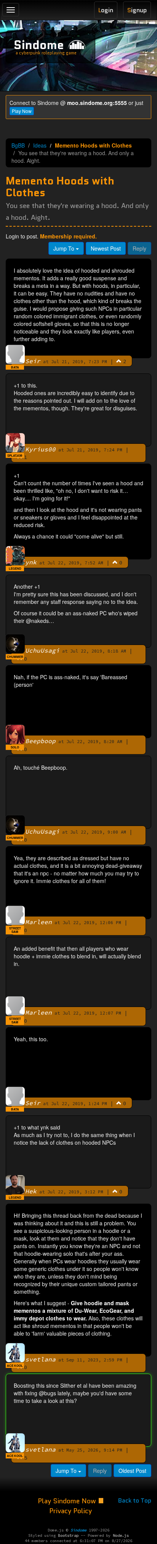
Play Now (22, 111)
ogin (105, 10)
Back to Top (134, 1500)
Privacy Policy (70, 1511)
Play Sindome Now (68, 1501)
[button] (119, 361)
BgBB (18, 145)
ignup (137, 10)
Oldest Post (132, 1470)
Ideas (39, 145)
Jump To (64, 248)
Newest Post (106, 248)
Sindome (39, 45)
